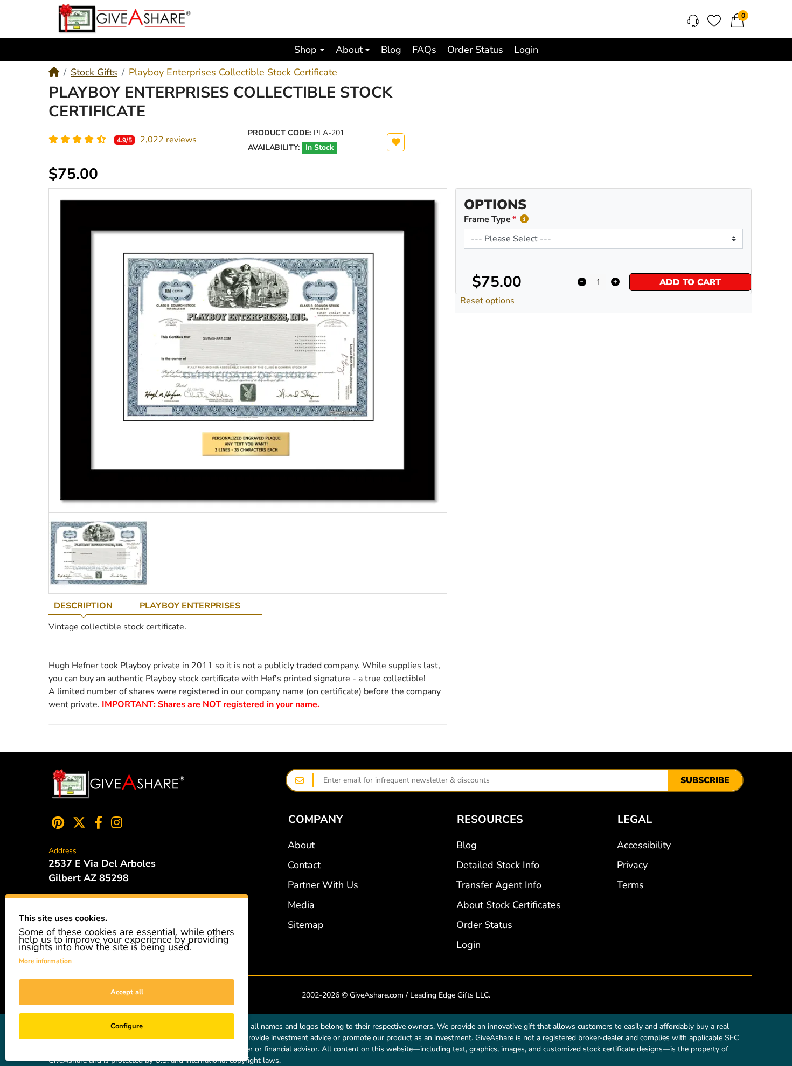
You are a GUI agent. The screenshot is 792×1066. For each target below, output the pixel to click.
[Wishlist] (714, 20)
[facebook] (98, 822)
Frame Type (487, 219)
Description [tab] (83, 606)
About (301, 845)
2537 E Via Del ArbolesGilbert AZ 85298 (102, 870)
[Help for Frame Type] (524, 219)
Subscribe (705, 780)
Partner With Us (323, 884)
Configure (126, 1026)
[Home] (53, 72)
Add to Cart (690, 282)
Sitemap (306, 924)
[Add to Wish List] (396, 142)
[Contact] (693, 21)
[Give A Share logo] (124, 18)
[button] (309, 49)
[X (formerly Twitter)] (79, 822)
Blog (466, 845)
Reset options (487, 301)
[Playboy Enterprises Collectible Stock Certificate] (99, 553)
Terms (630, 884)
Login (468, 944)
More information (45, 961)
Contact (304, 865)
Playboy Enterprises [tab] (190, 606)
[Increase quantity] (615, 282)
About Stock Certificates (508, 904)
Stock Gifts (94, 72)
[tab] (91, 606)
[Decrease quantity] (581, 282)
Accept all (126, 992)
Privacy (632, 865)
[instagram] (119, 822)
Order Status (484, 924)
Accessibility (644, 845)
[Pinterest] (55, 822)
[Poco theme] (118, 784)
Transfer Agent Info (498, 884)
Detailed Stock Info (497, 865)
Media (301, 904)
